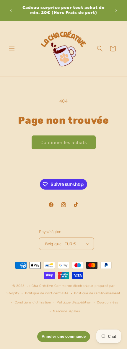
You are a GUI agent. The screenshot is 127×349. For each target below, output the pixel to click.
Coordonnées (107, 302)
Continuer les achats (63, 142)
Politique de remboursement (97, 293)
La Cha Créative (40, 286)
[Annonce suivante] (116, 10)
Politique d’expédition (74, 302)
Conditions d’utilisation (33, 302)
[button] (11, 48)
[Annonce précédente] (10, 10)
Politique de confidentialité (47, 293)
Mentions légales (66, 311)
